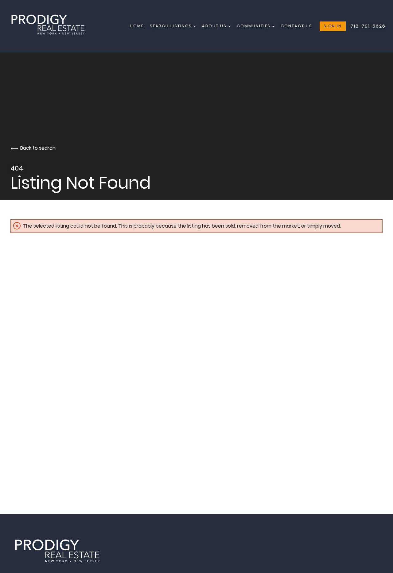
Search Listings (171, 26)
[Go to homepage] (53, 26)
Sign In (333, 26)
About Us (215, 26)
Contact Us (296, 26)
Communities (254, 26)
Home (137, 26)
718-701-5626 (368, 26)
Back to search (38, 148)
